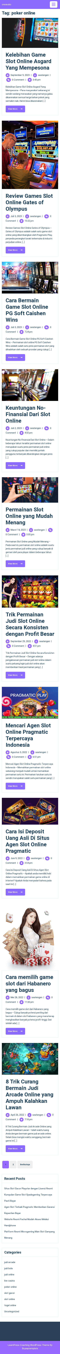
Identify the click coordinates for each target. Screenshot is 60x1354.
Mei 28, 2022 (17, 997)
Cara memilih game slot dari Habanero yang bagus (29, 983)
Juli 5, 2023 (16, 216)
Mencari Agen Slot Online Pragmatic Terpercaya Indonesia (28, 735)
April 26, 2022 (17, 1114)
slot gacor (9, 1293)
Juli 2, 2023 (16, 428)
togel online (10, 1305)
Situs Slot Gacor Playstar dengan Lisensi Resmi (28, 1188)
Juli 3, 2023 (16, 327)
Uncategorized (11, 1311)
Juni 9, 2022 (17, 858)
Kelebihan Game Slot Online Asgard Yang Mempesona (28, 61)
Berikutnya (25, 1164)
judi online (9, 1274)
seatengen (43, 75)
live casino (9, 1280)
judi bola (8, 1268)
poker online (10, 1287)
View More (11, 108)
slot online (9, 1299)
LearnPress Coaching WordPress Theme (29, 1345)
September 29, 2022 (21, 641)
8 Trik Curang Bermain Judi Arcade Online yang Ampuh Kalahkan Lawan (29, 1095)
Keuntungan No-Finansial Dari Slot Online (28, 414)
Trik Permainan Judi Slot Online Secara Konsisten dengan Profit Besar (30, 624)
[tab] (54, 4)
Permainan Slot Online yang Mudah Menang (29, 516)
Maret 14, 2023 (18, 529)
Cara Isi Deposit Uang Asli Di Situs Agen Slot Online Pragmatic (27, 841)
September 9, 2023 (20, 75)
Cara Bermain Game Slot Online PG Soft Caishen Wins (27, 310)
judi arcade (9, 1262)
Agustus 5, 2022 (19, 752)
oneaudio (6, 4)
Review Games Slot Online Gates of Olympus (29, 202)
